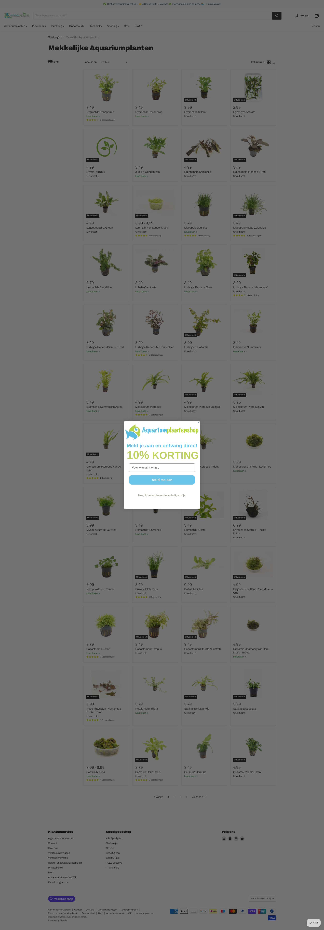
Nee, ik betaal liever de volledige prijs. (162, 495)
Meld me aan (162, 480)
